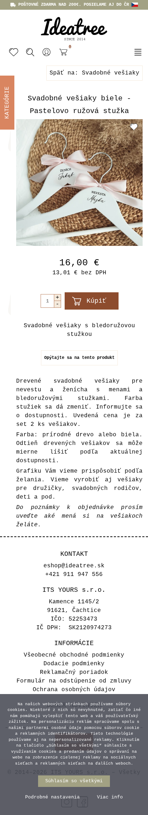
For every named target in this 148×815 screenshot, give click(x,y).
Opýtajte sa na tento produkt (79, 357)
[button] (46, 52)
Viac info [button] (110, 797)
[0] (61, 53)
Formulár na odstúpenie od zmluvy (74, 681)
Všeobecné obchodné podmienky (74, 655)
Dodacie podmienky (74, 664)
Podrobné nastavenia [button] (52, 797)
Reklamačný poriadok (74, 672)
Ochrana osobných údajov (74, 689)
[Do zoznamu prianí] (134, 126)
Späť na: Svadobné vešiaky (94, 73)
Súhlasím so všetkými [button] (74, 781)
